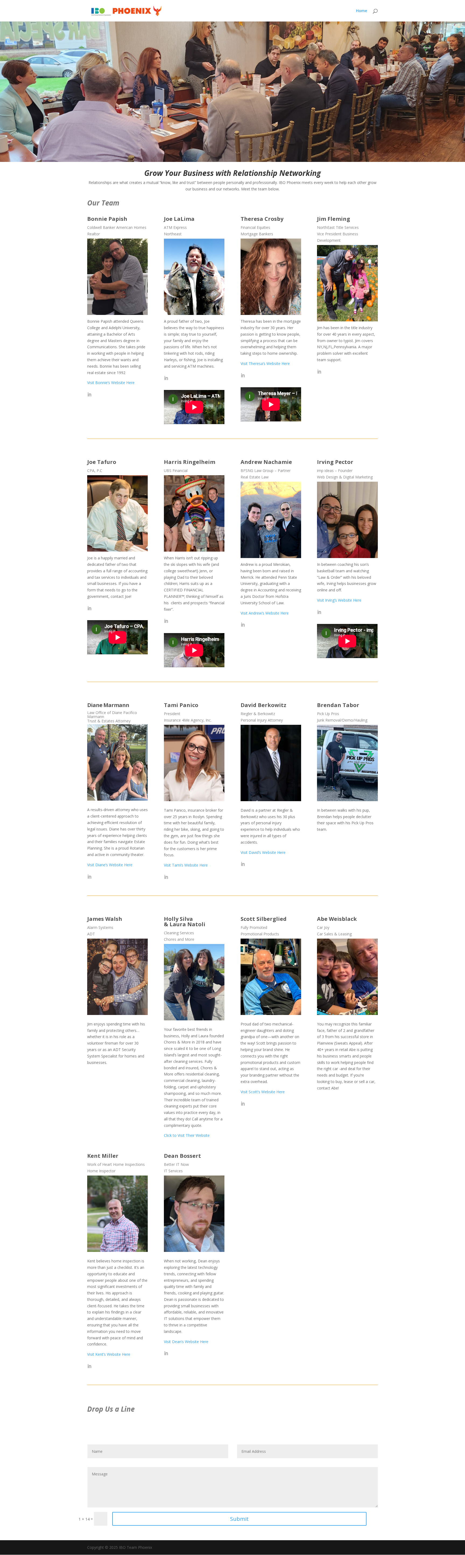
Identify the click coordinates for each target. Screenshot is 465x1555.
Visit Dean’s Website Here (186, 1341)
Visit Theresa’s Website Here (265, 363)
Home (361, 11)
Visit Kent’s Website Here (108, 1354)
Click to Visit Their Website (187, 1135)
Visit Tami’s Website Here (186, 865)
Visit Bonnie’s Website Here (111, 382)
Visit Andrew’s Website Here (265, 613)
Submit (239, 1518)
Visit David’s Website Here (263, 852)
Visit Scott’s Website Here (263, 1091)
